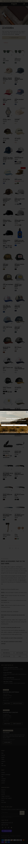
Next (14, 425)
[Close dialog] (27, 412)
